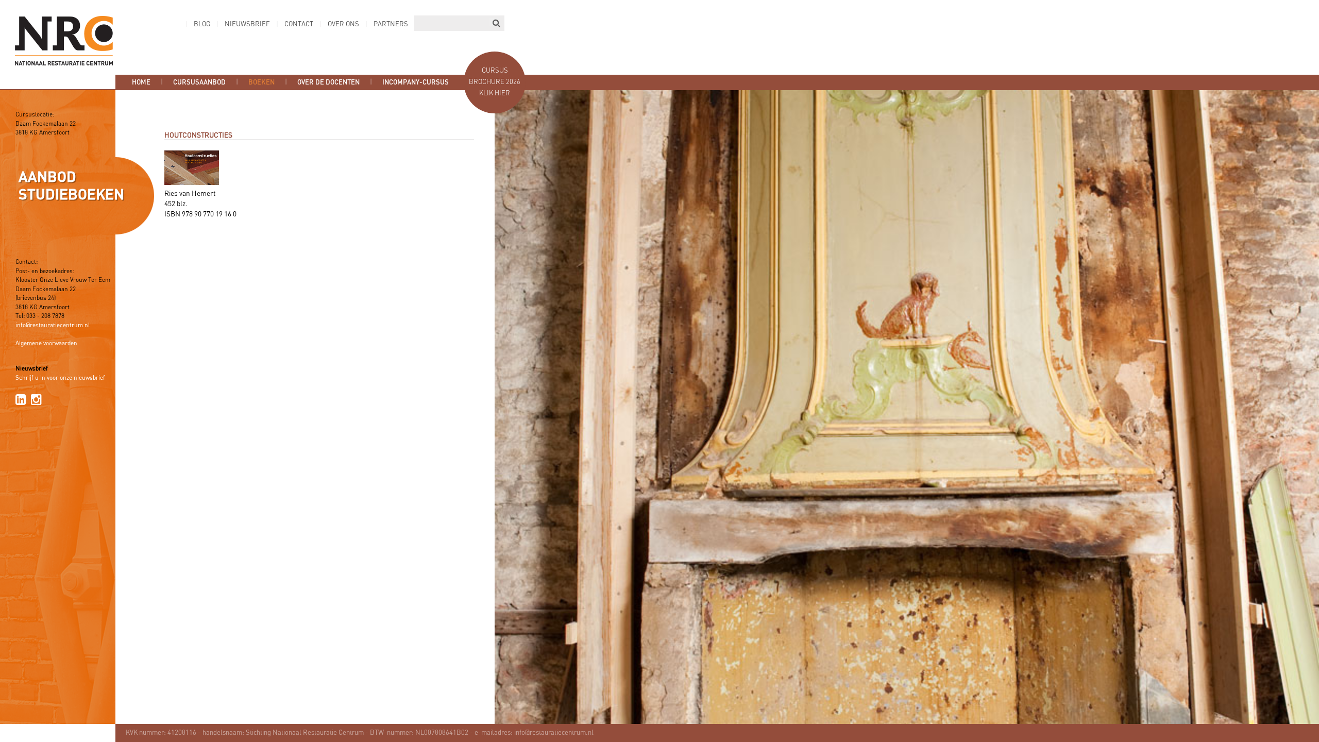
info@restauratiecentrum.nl (52, 325)
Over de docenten (328, 82)
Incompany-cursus (415, 82)
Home (141, 82)
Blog (202, 24)
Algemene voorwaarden (46, 343)
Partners (391, 24)
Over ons (343, 24)
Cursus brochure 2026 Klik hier (494, 82)
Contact (298, 24)
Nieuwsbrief (247, 24)
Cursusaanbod (199, 82)
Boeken (261, 82)
